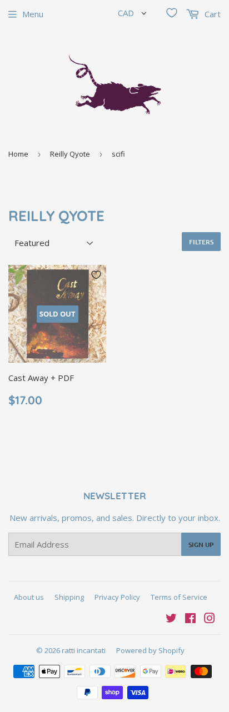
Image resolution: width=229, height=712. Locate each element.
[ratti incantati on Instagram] (209, 619)
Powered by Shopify (150, 650)
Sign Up (200, 544)
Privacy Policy (117, 597)
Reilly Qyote (70, 154)
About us (29, 597)
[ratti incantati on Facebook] (190, 619)
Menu (32, 13)
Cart (211, 13)
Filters (201, 242)
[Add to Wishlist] (96, 275)
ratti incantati (84, 650)
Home (18, 154)
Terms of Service (179, 597)
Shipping (69, 597)
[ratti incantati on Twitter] (171, 619)
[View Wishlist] (172, 13)
